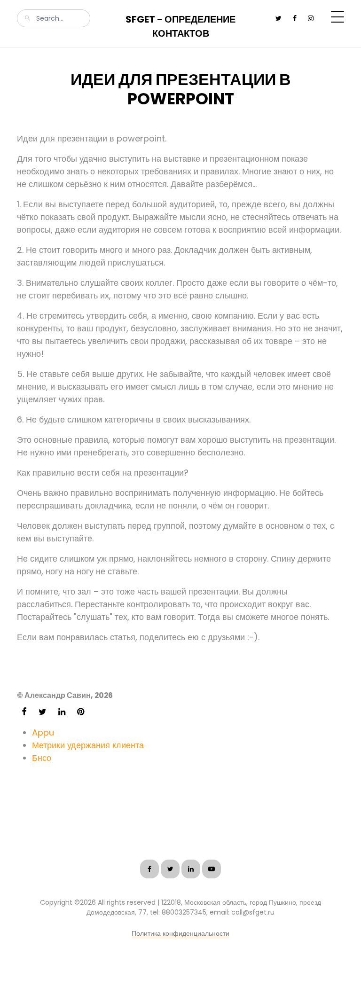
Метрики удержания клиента (88, 745)
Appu (43, 732)
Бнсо (41, 758)
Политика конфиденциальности (180, 933)
